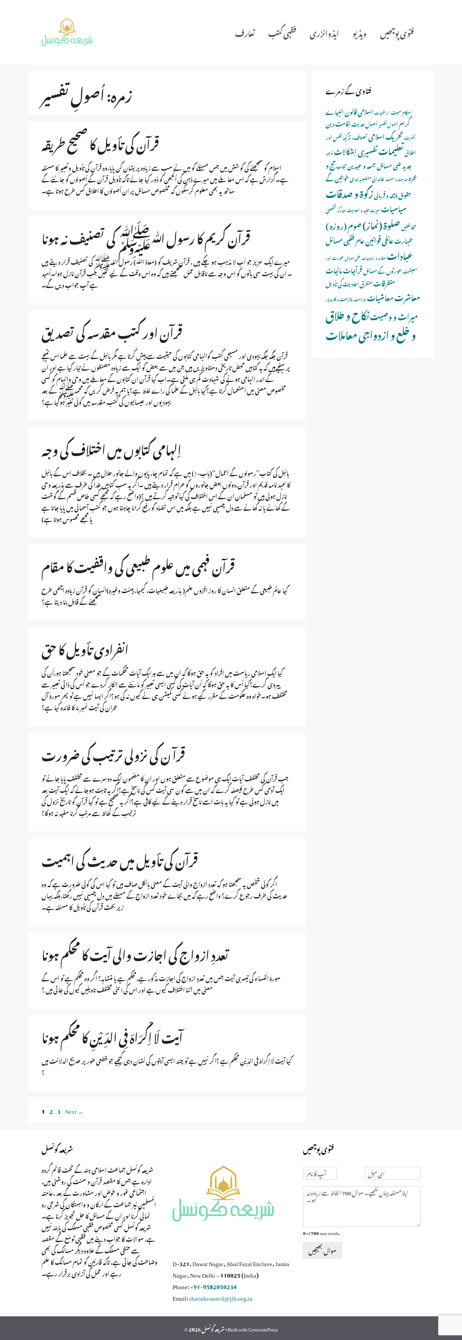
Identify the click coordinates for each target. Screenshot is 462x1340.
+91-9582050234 (213, 1285)
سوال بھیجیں (322, 1250)
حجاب (341, 165)
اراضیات (382, 112)
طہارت (403, 240)
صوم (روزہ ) (344, 224)
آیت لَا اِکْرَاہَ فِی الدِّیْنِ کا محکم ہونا (112, 1036)
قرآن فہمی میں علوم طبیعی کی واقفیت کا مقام (138, 565)
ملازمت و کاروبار (339, 298)
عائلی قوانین (379, 239)
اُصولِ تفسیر (388, 123)
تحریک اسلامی (385, 135)
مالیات (334, 269)
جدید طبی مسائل (394, 165)
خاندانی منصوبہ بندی (367, 178)
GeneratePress (263, 1328)
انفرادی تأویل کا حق (85, 648)
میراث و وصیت (394, 315)
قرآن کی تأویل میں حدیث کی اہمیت (120, 859)
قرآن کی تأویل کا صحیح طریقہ (100, 142)
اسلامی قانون (359, 110)
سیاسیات (394, 207)
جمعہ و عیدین (361, 165)
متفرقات (384, 282)
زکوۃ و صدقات (349, 192)
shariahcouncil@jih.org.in (221, 1297)
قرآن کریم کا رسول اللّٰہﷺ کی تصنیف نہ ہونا (146, 237)
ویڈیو (359, 32)
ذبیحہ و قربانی (385, 194)
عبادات (400, 254)
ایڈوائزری (324, 32)
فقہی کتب (282, 32)
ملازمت (360, 299)
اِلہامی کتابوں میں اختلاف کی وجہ (111, 448)
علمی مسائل (353, 257)
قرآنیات (352, 269)
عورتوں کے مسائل (382, 270)
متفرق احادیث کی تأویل (349, 283)
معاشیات (380, 296)
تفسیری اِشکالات (355, 150)
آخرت (409, 137)
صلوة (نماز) (381, 224)
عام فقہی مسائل (345, 239)
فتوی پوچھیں (397, 32)
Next (74, 1110)
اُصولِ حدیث (364, 123)
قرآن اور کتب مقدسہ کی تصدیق (112, 331)
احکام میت (401, 111)
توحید (329, 152)
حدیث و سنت (397, 178)
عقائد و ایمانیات (374, 257)
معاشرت (407, 296)
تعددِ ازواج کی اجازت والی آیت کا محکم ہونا (135, 953)
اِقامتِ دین (338, 123)
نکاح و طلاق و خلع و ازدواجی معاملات (371, 323)
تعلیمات (390, 149)
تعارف (245, 32)
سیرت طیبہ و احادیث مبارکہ (358, 209)
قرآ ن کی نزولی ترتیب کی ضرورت (113, 753)
